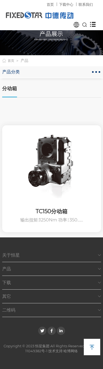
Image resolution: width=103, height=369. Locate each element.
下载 (51, 282)
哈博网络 (70, 351)
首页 (50, 4)
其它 (51, 296)
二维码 (51, 310)
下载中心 (66, 4)
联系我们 (86, 4)
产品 (51, 268)
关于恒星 (51, 255)
